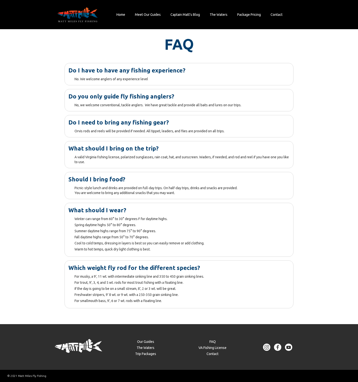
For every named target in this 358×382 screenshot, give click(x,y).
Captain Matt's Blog (185, 15)
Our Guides (145, 342)
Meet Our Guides (148, 15)
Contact (277, 15)
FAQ (212, 342)
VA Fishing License (212, 348)
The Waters (218, 15)
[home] (77, 14)
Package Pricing (249, 15)
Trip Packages (145, 354)
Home (120, 15)
